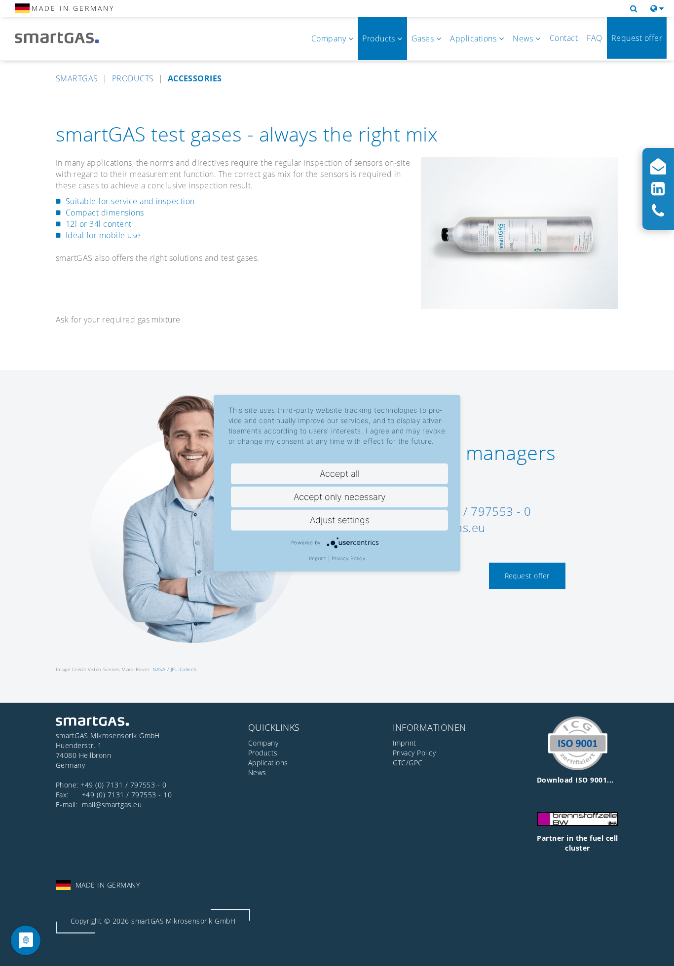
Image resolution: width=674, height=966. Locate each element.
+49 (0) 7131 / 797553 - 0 (123, 784)
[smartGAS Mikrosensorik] (64, 38)
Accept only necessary (340, 496)
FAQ (594, 38)
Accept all (340, 473)
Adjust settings (340, 519)
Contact (564, 38)
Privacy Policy (349, 558)
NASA (158, 669)
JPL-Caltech (184, 669)
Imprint (317, 558)
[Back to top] (655, 947)
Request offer (636, 38)
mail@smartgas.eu (112, 804)
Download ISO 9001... (575, 780)
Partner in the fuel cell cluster (577, 843)
